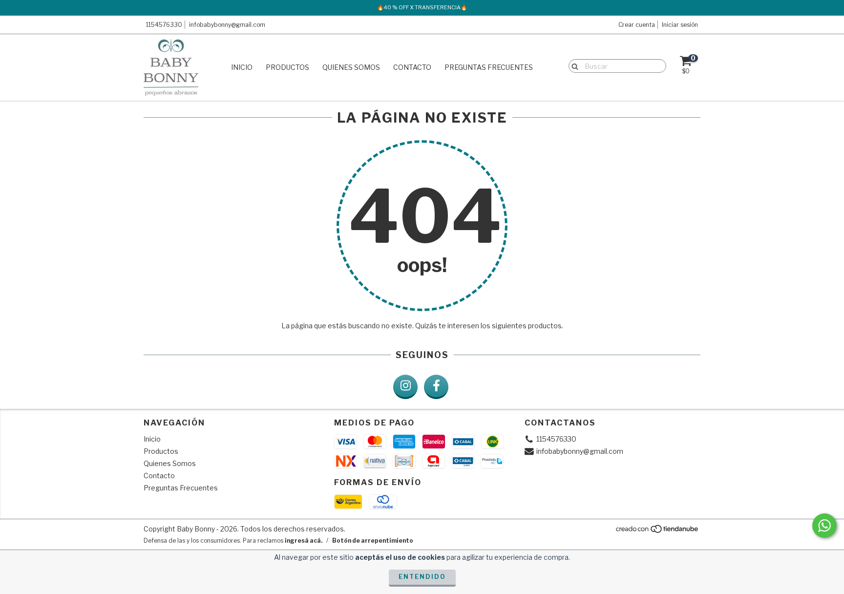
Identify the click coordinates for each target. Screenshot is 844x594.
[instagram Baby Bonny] (405, 387)
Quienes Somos (351, 67)
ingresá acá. (303, 540)
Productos (287, 67)
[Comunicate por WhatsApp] (824, 525)
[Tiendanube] (657, 531)
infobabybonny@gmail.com (227, 24)
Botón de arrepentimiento (372, 540)
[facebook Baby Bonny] (436, 387)
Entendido (422, 576)
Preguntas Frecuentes (488, 67)
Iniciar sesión (680, 24)
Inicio (242, 67)
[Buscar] (573, 65)
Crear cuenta (636, 24)
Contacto (412, 67)
